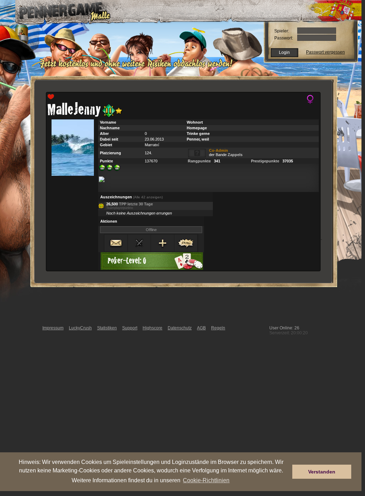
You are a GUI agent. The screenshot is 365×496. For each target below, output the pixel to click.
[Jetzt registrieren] (138, 67)
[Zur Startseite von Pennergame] (60, 10)
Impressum (53, 328)
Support (129, 328)
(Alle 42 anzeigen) (148, 197)
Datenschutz (180, 328)
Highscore (152, 328)
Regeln (218, 328)
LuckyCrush (80, 328)
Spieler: (281, 31)
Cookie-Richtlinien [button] (206, 480)
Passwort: (283, 38)
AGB (201, 328)
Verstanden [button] (321, 472)
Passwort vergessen (325, 52)
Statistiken (107, 328)
